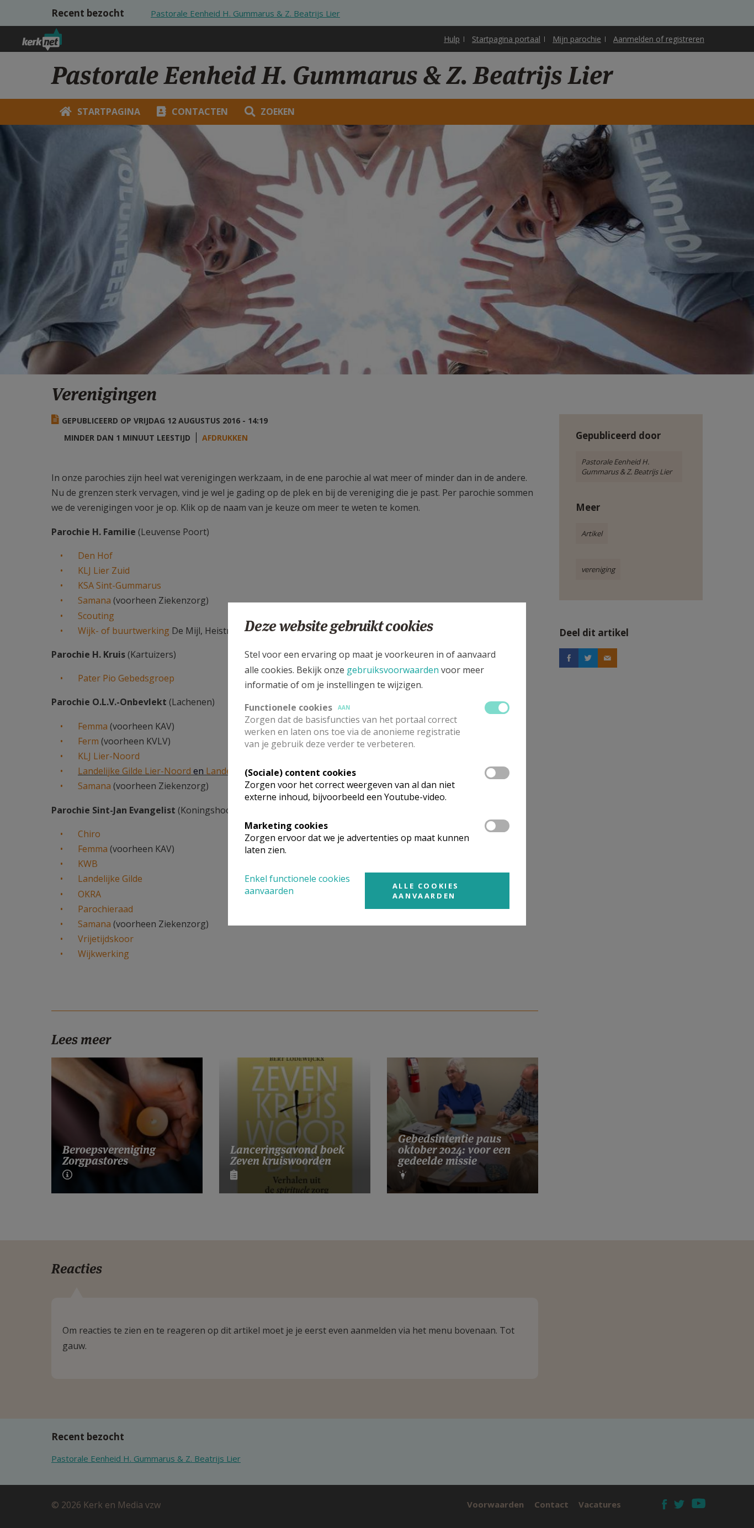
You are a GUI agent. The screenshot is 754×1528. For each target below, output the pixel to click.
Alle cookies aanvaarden (425, 891)
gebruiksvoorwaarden (393, 670)
